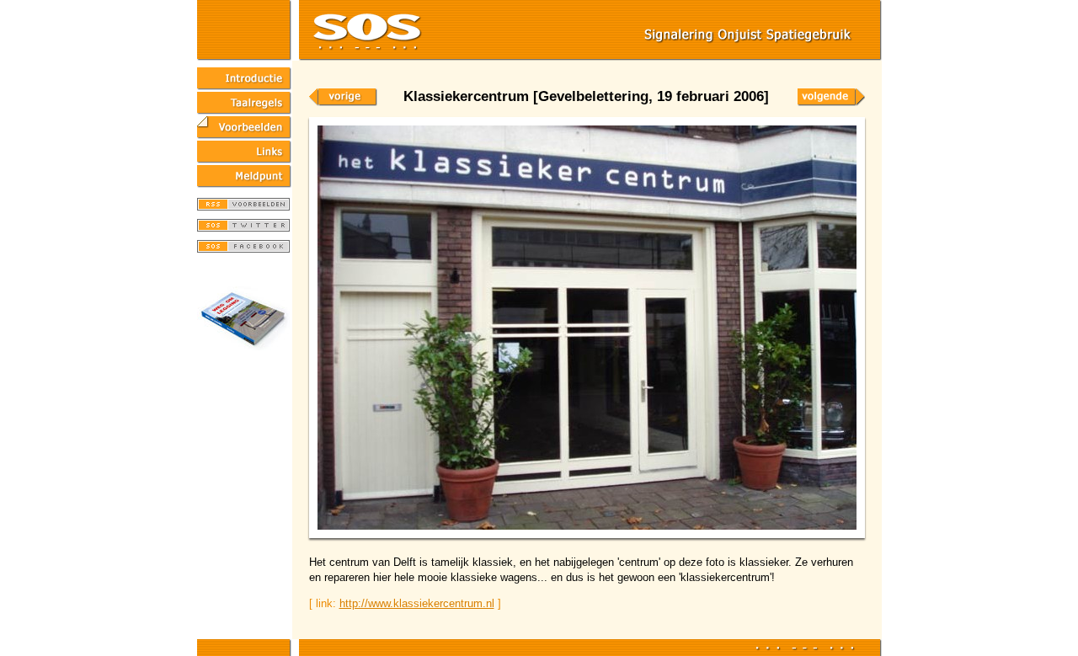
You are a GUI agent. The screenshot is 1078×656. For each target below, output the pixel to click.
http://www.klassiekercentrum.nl (416, 603)
